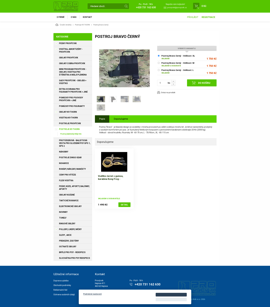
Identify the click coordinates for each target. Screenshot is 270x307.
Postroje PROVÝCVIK (70, 123)
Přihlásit (192, 17)
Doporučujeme (121, 119)
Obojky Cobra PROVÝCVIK (72, 63)
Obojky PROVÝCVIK (68, 58)
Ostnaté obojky (67, 246)
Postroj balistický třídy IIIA (70, 134)
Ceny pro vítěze (67, 175)
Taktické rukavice (68, 200)
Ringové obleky (67, 223)
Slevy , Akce (65, 235)
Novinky (63, 212)
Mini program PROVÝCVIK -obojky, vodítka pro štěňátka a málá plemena (73, 72)
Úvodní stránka (65, 25)
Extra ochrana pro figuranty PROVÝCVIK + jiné (73, 90)
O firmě (60, 17)
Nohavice (64, 163)
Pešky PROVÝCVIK (68, 43)
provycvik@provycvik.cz (177, 7)
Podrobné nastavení (92, 294)
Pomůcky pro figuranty (72, 106)
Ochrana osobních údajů (64, 294)
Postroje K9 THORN (82, 25)
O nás (73, 17)
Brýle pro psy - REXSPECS (72, 252)
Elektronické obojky (70, 206)
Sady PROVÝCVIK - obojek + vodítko (72, 81)
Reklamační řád (60, 290)
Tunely (62, 218)
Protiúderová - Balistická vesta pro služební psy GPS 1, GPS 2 (74, 143)
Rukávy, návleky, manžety (72, 169)
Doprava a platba (60, 281)
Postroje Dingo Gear (70, 157)
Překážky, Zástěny (69, 241)
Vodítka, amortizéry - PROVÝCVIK (71, 50)
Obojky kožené (67, 195)
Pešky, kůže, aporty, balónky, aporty (74, 187)
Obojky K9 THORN (68, 112)
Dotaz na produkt (168, 92)
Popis (102, 119)
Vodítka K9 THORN (68, 118)
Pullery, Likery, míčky (70, 229)
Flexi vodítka (66, 180)
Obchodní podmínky (62, 285)
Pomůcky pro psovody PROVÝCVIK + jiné (71, 99)
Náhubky (63, 152)
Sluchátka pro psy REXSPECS (74, 258)
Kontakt (87, 17)
